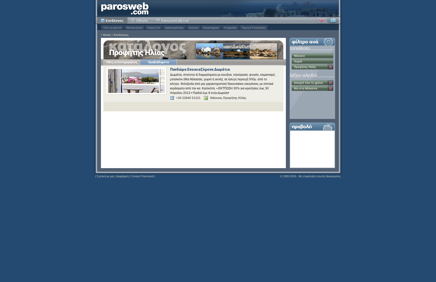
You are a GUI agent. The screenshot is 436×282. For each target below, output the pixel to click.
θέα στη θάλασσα (305, 88)
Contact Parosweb (142, 176)
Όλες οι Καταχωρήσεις (122, 62)
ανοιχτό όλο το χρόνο (308, 82)
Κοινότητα (173, 20)
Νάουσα (299, 55)
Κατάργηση (330, 66)
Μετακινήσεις (134, 27)
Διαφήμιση (122, 176)
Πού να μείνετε (112, 27)
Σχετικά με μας (105, 176)
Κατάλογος (112, 20)
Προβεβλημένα (158, 62)
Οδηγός (140, 20)
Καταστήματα (211, 27)
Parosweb (125, 8)
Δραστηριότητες (174, 27)
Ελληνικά (333, 20)
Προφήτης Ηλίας (305, 66)
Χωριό (298, 61)
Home (107, 35)
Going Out (153, 27)
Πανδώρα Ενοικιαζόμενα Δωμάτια (200, 69)
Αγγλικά (321, 20)
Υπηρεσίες (230, 27)
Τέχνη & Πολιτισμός (253, 27)
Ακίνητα (193, 27)
